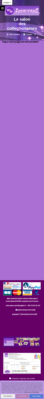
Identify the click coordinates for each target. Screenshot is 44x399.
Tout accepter (36, 396)
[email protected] (29, 314)
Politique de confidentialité (31, 392)
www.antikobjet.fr (18, 305)
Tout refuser (22, 396)
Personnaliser (8, 396)
